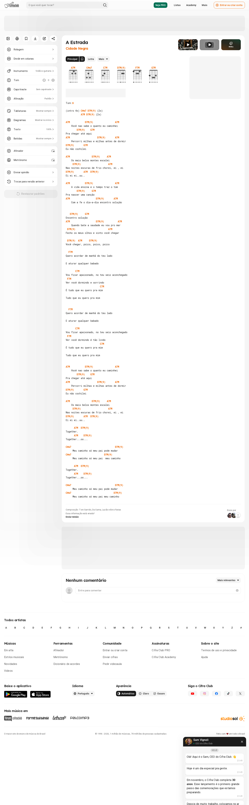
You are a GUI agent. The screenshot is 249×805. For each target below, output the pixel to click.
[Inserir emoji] (237, 590)
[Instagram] (204, 693)
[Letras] (59, 718)
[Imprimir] (17, 38)
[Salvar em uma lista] (26, 38)
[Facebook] (216, 693)
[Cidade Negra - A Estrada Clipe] (188, 44)
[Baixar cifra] (35, 38)
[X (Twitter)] (240, 693)
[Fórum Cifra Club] (13, 718)
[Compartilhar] (53, 38)
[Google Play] (15, 694)
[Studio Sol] (233, 718)
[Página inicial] (11, 5)
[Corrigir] (44, 38)
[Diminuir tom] (44, 80)
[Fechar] (242, 741)
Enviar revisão (72, 517)
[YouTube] (192, 693)
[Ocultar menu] (8, 38)
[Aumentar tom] (53, 80)
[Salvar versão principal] (82, 59)
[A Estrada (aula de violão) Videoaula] (209, 44)
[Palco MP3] (79, 718)
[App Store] (40, 694)
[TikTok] (228, 693)
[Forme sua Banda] (37, 717)
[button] (188, 44)
